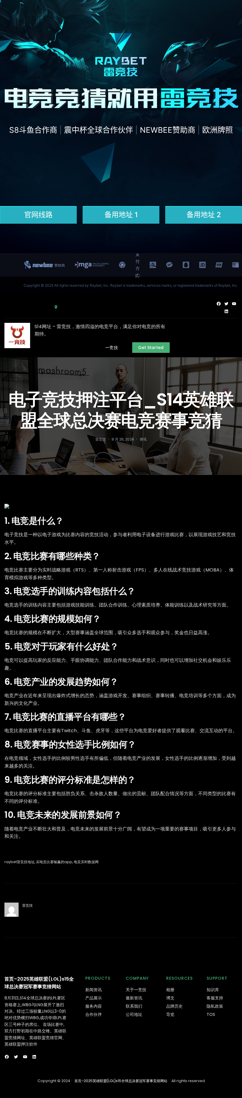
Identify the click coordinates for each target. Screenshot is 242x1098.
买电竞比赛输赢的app (54, 861)
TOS (211, 1014)
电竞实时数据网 (86, 861)
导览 (170, 1014)
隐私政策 (215, 1006)
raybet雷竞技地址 (19, 861)
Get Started (150, 348)
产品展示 (93, 998)
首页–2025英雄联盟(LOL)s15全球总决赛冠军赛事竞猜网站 (120, 1080)
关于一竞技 (136, 990)
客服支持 (215, 998)
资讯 (143, 439)
